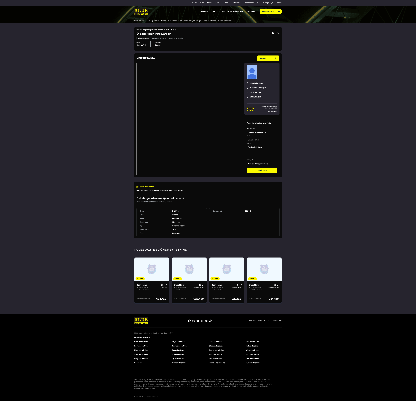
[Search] (279, 11)
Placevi (217, 3)
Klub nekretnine (141, 350)
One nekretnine (252, 359)
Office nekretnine (216, 346)
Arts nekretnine (215, 359)
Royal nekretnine (141, 346)
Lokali (209, 3)
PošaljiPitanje (262, 170)
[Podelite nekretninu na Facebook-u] (273, 33)
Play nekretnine (215, 354)
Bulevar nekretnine (180, 346)
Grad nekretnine (141, 342)
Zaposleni (251, 11)
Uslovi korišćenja (274, 321)
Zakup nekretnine (179, 363)
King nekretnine (141, 359)
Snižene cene (249, 3)
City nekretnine (178, 342)
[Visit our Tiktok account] (210, 320)
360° (278, 3)
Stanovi (194, 3)
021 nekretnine (215, 342)
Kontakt (215, 11)
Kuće (202, 3)
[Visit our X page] (202, 320)
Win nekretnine (252, 350)
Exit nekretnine (178, 354)
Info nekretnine (252, 342)
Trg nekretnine (178, 359)
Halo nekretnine (252, 346)
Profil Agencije (272, 111)
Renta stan (139, 363)
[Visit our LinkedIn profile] (206, 320)
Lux (258, 3)
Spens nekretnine (216, 350)
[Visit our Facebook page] (189, 320)
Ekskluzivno (236, 3)
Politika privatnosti (257, 321)
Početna (204, 11)
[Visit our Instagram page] (193, 320)
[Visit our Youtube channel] (198, 320)
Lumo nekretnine (253, 363)
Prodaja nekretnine (217, 363)
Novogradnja (268, 3)
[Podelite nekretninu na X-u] (278, 33)
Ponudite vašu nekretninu (232, 11)
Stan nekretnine (141, 354)
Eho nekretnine (178, 350)
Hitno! (226, 3)
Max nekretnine (252, 354)
